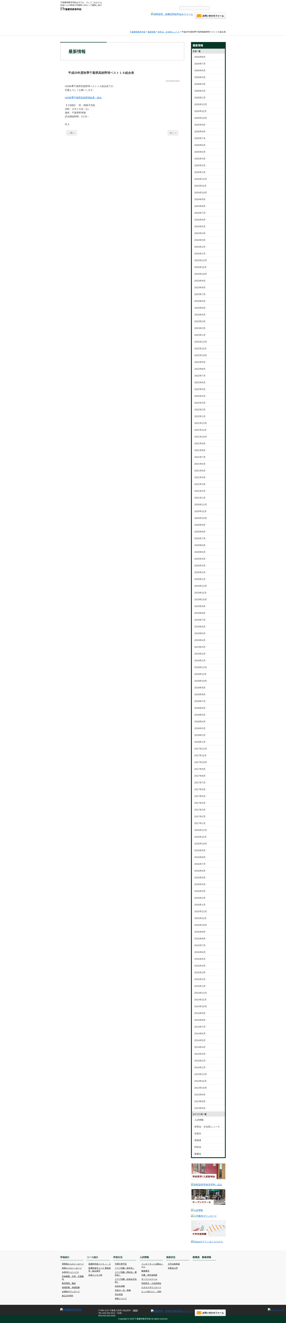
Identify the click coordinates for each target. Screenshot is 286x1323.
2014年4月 (200, 1047)
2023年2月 (200, 328)
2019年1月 (200, 660)
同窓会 (197, 1147)
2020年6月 (200, 545)
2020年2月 (200, 572)
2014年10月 (200, 1006)
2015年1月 (200, 986)
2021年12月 (200, 423)
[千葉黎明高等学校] (70, 9)
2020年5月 (200, 552)
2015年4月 (200, 965)
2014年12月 (200, 993)
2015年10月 (200, 925)
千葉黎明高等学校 (137, 32)
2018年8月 (200, 694)
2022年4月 (200, 396)
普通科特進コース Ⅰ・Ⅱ (99, 1264)
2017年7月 (200, 782)
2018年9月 (200, 687)
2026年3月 (200, 84)
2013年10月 (200, 1087)
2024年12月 (200, 179)
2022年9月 (200, 362)
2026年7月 (200, 63)
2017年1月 (200, 823)
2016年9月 (200, 850)
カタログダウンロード (151, 1287)
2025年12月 (200, 104)
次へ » (173, 133)
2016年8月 (200, 857)
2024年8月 (200, 206)
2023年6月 (200, 301)
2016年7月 (200, 864)
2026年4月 (200, 77)
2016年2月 (200, 898)
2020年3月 (200, 565)
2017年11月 (200, 755)
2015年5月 (200, 959)
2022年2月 (200, 409)
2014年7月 (200, 1026)
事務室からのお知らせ (118, 3)
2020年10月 (200, 518)
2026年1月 (200, 97)
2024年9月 (200, 199)
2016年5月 (200, 877)
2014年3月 (200, 1054)
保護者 (197, 1140)
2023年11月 (200, 267)
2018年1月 (200, 742)
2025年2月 (200, 165)
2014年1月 (200, 1067)
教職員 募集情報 (213, 25)
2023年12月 (200, 260)
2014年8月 (200, 1020)
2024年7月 (200, 213)
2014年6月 (200, 1033)
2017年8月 (200, 775)
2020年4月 (200, 558)
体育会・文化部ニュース (169, 32)
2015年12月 (200, 911)
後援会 (197, 1153)
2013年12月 (200, 1074)
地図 (135, 1310)
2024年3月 (200, 240)
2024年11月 (200, 185)
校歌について (121, 1298)
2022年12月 (200, 341)
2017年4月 (200, 803)
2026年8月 (200, 57)
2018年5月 (200, 714)
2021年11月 (200, 430)
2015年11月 (200, 918)
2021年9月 (200, 443)
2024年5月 (200, 226)
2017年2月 (200, 816)
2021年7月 (200, 457)
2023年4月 (200, 314)
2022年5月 (200, 389)
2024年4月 (200, 233)
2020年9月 (200, 525)
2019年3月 (200, 647)
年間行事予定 (121, 1264)
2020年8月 (200, 531)
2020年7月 (200, 538)
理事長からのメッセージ (73, 1264)
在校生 (197, 1133)
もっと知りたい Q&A (151, 1291)
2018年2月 (200, 735)
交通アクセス (149, 3)
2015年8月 (200, 938)
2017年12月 (200, 748)
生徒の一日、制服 (123, 1290)
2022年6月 (200, 382)
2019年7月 (200, 619)
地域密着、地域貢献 (71, 1287)
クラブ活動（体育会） (125, 1268)
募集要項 (145, 1271)
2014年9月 (200, 1013)
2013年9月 (200, 1094)
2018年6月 (200, 708)
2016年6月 (200, 870)
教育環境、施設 (69, 1283)
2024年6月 (200, 219)
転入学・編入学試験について (213, 3)
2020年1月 (200, 579)
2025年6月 (200, 145)
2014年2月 (200, 1060)
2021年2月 (200, 491)
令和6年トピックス (70, 1272)
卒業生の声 (173, 1268)
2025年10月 (200, 118)
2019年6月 (200, 626)
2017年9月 (200, 769)
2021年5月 (200, 470)
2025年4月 (200, 152)
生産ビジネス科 (95, 1275)
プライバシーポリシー (187, 3)
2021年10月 (200, 436)
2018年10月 (200, 681)
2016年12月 (200, 830)
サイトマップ (166, 3)
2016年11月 (200, 837)
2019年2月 (200, 653)
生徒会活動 (120, 1286)
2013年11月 (200, 1081)
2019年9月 (200, 606)
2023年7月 (200, 294)
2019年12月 (200, 586)
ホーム (69, 25)
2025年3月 (200, 158)
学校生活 (139, 25)
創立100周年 (67, 1296)
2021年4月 (200, 477)
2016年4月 (200, 884)
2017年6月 (200, 789)
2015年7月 (200, 945)
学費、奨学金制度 (149, 1275)
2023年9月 (200, 280)
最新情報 (152, 32)
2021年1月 (200, 497)
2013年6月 (200, 1108)
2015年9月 (200, 931)
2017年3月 (200, 809)
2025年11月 (200, 111)
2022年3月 (200, 402)
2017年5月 (200, 796)
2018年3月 (200, 728)
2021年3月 (200, 484)
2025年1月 (200, 172)
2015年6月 (200, 952)
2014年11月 (200, 999)
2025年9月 (200, 124)
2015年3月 (200, 972)
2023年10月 (200, 274)
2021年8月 (200, 450)
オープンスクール (149, 1279)
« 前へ (71, 133)
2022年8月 (200, 369)
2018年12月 (200, 667)
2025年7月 (200, 138)
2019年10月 (200, 599)
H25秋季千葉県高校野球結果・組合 (83, 97)
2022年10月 (200, 355)
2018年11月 (200, 674)
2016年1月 (200, 904)
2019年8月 (200, 613)
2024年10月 (200, 192)
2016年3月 (200, 891)
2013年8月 (200, 1101)
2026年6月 (200, 70)
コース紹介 (114, 25)
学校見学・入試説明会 (151, 1283)
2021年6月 (200, 464)
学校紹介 (90, 25)
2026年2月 (200, 90)
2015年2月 (200, 979)
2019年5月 (200, 633)
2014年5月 (200, 1040)
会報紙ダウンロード (71, 1291)
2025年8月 (200, 131)
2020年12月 (200, 504)
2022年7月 (200, 375)
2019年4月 (200, 640)
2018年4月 (200, 721)
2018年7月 (200, 701)
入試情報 (163, 25)
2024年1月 (200, 253)
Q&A (135, 3)
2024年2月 (200, 246)
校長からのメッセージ (72, 1268)
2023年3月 (200, 321)
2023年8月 (200, 287)
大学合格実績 (174, 1264)
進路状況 (187, 25)
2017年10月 (200, 762)
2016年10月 (200, 843)
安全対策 (119, 1294)
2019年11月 (200, 592)
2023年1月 (200, 335)
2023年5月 (200, 308)
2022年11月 (200, 348)
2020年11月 (200, 511)
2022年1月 (200, 416)
